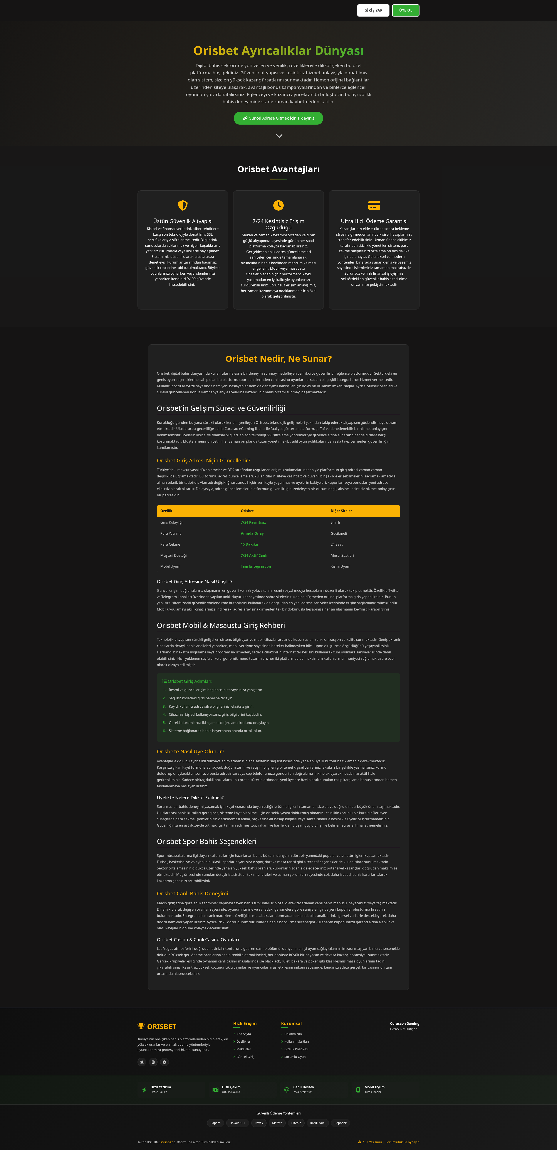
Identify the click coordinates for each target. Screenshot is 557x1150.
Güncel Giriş (245, 1057)
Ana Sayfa (244, 1034)
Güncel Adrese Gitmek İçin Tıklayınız (281, 118)
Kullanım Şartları (296, 1041)
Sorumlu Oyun (295, 1057)
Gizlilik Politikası (296, 1049)
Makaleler (244, 1049)
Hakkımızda (293, 1034)
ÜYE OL (405, 10)
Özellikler (243, 1041)
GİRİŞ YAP (373, 10)
